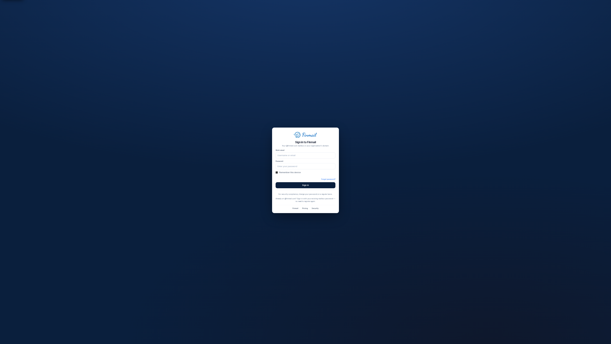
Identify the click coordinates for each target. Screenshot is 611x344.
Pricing (305, 208)
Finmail (295, 208)
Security (315, 208)
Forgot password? (328, 179)
